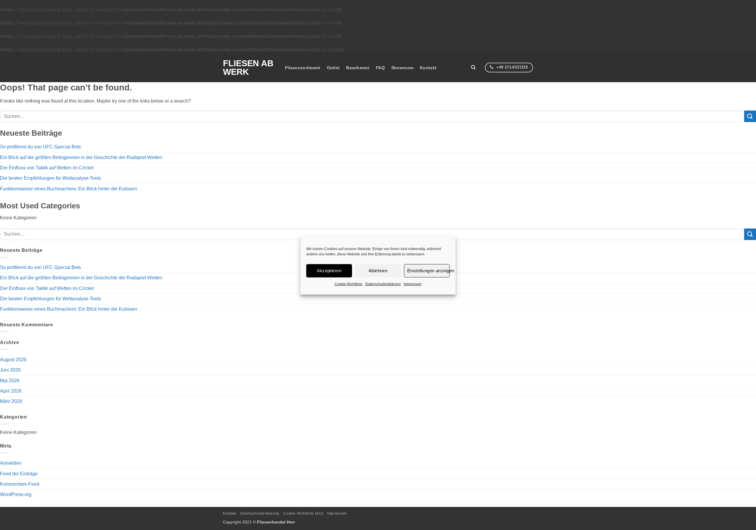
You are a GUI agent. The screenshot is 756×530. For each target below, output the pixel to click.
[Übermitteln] (750, 116)
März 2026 (11, 401)
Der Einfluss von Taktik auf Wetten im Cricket (47, 167)
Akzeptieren (329, 270)
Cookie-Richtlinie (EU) (303, 513)
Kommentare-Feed (19, 484)
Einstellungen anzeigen (428, 270)
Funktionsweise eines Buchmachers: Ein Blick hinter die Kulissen (68, 188)
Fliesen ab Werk (248, 67)
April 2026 (11, 390)
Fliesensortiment (302, 67)
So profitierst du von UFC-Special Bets (40, 146)
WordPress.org (15, 494)
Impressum (412, 284)
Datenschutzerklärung (383, 284)
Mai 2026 (9, 380)
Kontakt (428, 67)
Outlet (333, 67)
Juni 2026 (10, 369)
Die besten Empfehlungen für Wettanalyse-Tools (50, 178)
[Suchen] (473, 67)
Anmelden (11, 463)
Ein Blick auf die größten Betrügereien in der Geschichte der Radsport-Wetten (81, 157)
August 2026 (13, 359)
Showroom (402, 67)
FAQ (380, 67)
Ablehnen (378, 270)
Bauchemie (357, 67)
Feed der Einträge (19, 473)
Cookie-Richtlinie (348, 284)
